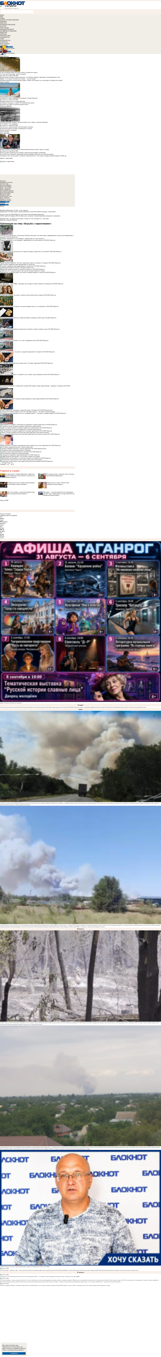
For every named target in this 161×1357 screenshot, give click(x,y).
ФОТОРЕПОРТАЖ (5, 40)
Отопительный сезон (6, 196)
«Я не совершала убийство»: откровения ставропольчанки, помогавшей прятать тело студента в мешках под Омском (29, 1285)
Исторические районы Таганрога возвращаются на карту (16, 128)
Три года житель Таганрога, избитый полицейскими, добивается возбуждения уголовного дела (24, 1266)
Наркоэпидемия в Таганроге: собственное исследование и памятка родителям (22, 424)
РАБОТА (10, 47)
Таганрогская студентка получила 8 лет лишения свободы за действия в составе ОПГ (24, 251)
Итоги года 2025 (4, 133)
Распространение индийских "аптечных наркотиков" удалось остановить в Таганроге (24, 263)
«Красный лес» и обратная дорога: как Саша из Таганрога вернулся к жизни (21, 272)
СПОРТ (2, 39)
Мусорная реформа (5, 185)
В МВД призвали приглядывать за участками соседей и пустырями (19, 458)
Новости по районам (5, 106)
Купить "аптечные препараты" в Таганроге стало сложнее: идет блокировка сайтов (23, 374)
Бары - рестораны (9, 53)
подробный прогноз (5, 515)
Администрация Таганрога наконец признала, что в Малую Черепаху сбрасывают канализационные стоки (30, 77)
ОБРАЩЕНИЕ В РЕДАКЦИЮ (8, 31)
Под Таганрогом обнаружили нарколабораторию (13, 455)
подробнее (14, 515)
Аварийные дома (5, 195)
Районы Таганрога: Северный (8, 130)
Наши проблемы (4, 131)
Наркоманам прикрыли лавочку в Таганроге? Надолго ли (16, 269)
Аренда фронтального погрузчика (126, 1022)
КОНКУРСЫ (3, 23)
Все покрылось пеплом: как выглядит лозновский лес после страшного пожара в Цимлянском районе (25, 1022)
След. (9, 463)
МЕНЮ (2, 15)
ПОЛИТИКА (3, 34)
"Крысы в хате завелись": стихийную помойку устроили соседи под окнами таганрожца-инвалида (75, 803)
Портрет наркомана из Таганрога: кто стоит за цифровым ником (18, 340)
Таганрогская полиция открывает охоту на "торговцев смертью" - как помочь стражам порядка (26, 413)
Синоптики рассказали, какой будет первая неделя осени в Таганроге (51, 707)
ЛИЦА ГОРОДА (4, 28)
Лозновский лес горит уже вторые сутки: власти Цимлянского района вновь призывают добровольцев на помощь (28, 925)
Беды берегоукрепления (7, 192)
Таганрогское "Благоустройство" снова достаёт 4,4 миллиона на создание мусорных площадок (121, 803)
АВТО (1, 16)
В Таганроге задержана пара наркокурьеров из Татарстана (16, 266)
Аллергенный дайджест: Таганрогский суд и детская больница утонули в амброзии (76, 1270)
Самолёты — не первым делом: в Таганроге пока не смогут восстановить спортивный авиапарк (67, 1147)
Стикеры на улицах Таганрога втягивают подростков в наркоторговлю (20, 427)
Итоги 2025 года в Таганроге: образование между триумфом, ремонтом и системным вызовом (26, 154)
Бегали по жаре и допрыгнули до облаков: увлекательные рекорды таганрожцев (23, 152)
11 (13, 464)
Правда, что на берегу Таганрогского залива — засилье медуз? (18, 79)
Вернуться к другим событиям (8, 220)
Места (7, 204)
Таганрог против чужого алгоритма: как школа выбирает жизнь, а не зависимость (23, 306)
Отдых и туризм (4, 82)
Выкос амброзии (4, 197)
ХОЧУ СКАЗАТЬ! (5, 43)
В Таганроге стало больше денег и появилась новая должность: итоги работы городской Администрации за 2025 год (33, 156)
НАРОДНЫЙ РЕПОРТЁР (7, 29)
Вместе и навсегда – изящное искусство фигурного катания (91, 926)
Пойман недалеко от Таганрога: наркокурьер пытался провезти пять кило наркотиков (24, 445)
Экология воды (4, 183)
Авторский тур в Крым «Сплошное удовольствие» (14, 104)
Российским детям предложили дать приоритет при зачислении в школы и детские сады (118, 1270)
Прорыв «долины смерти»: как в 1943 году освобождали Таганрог (131, 707)
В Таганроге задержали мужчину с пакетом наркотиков (15, 448)
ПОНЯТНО (14, 1353)
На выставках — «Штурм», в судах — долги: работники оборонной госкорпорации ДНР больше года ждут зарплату (29, 1270)
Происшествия (4, 387)
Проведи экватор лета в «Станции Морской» (12, 101)
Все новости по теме (6, 75)
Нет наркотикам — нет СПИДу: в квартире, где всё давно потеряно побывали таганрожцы (25, 283)
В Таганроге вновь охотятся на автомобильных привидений (64, 1022)
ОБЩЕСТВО (3, 32)
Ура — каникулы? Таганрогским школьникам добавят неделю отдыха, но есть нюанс (75, 1281)
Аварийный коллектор (6, 182)
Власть (2, 206)
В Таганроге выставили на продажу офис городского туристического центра (98, 1022)
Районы (7, 202)
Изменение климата (5, 200)
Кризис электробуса (5, 188)
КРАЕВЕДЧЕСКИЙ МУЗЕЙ (7, 24)
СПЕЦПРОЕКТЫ (5, 37)
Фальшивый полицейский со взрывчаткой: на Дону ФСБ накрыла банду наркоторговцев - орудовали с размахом (32, 386)
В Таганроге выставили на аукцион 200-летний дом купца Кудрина (18, 707)
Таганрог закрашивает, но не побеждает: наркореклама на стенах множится (21, 240)
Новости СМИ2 (4, 500)
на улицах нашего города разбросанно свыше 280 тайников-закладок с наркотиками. (32, 211)
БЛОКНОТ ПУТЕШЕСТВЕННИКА (9, 20)
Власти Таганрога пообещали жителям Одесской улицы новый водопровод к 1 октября (70, 1148)
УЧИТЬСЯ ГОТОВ (9, 48)
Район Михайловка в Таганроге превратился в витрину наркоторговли (20, 431)
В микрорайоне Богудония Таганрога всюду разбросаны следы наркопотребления (23, 398)
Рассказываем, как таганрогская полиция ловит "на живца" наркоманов (20, 363)
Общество (15, 237)
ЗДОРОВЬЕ (3, 21)
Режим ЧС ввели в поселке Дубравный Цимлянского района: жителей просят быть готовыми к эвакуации (26, 803)
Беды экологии (4, 56)
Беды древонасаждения (7, 190)
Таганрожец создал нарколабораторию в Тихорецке (14, 451)
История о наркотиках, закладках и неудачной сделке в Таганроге (18, 410)
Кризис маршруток (5, 189)
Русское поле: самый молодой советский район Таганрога (16, 127)
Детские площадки (5, 193)
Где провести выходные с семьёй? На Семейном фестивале (17, 103)
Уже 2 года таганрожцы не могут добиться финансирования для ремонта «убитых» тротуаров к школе (115, 1147)
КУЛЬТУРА (3, 26)
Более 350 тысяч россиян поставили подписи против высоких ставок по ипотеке (35, 1281)
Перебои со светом (5, 199)
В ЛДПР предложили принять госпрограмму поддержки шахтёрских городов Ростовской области (92, 707)
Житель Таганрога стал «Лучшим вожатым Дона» (31, 1024)
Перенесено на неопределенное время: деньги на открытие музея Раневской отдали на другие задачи (97, 1280)
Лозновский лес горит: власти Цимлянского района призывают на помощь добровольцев (23, 1147)
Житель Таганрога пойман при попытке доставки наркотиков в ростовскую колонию (23, 434)
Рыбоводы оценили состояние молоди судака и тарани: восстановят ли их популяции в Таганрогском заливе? (31, 80)
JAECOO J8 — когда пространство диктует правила (109, 1281)
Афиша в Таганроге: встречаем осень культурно (11, 702)
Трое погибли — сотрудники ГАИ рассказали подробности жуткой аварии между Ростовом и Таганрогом (84, 925)
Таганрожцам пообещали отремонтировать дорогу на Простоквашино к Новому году (55, 926)
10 (11, 464)
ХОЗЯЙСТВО (4, 42)
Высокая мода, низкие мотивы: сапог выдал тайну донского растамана (20, 461)
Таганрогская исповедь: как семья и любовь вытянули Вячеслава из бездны (21, 295)
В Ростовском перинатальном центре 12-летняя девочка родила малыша (27, 1148)
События (2, 203)
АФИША (2, 18)
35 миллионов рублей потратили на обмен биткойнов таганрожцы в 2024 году (22, 317)
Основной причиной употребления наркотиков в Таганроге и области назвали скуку (23, 329)
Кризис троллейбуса (6, 186)
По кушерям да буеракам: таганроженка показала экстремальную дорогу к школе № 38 (130, 925)
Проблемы (3, 181)
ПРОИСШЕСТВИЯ (5, 35)
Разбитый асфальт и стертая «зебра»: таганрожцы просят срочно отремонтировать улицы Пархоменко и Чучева (84, 1285)
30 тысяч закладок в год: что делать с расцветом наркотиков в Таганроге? (21, 352)
